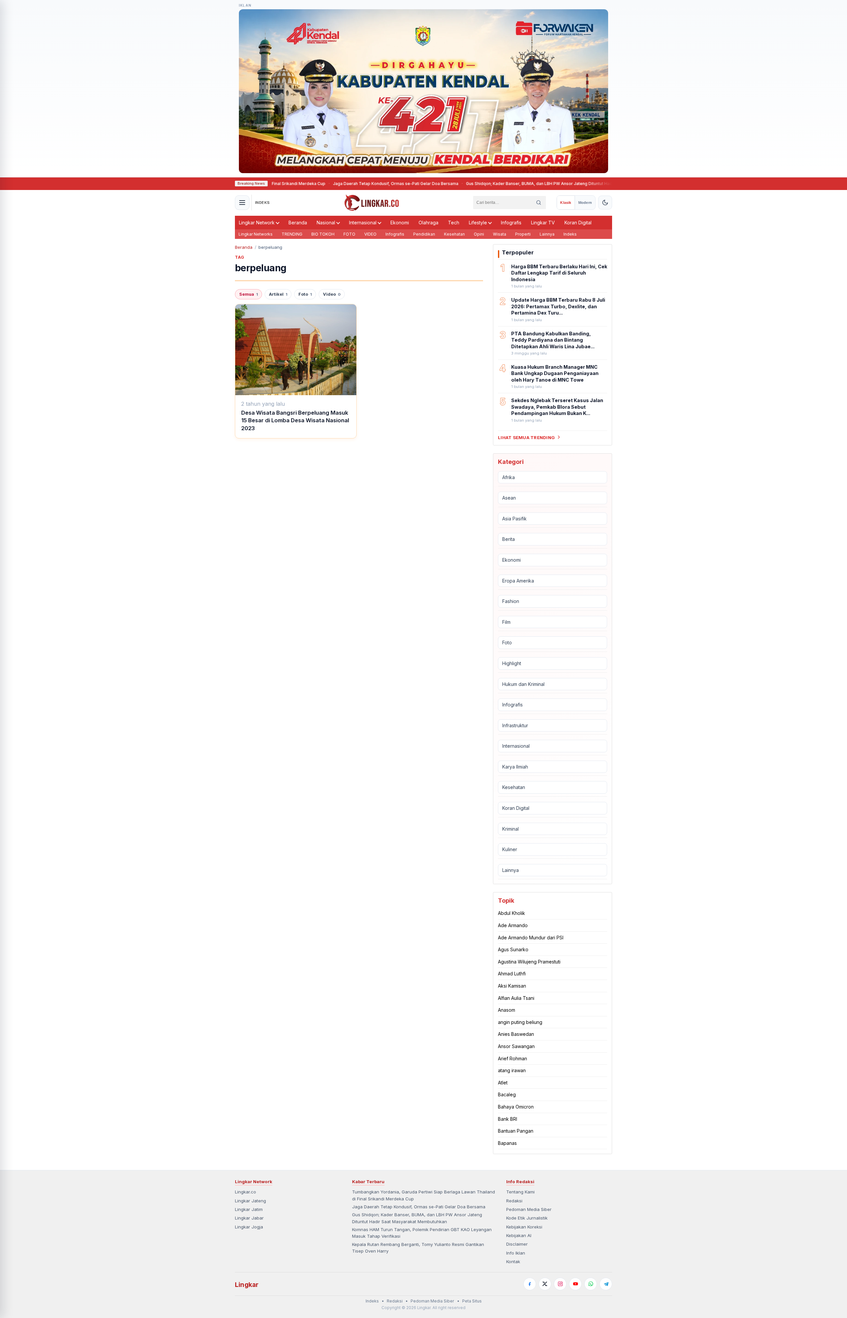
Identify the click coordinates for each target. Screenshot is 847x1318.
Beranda (298, 222)
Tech (453, 222)
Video (331, 294)
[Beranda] (371, 202)
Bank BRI (507, 1118)
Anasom (506, 1010)
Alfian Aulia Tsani (516, 998)
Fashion (510, 601)
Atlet (503, 1082)
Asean (509, 498)
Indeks (570, 234)
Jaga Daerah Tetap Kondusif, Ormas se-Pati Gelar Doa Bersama (350, 183)
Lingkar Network (257, 222)
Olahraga (428, 222)
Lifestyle (478, 222)
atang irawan (512, 1070)
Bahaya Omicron (516, 1107)
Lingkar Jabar (249, 1218)
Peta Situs (472, 1301)
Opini (479, 234)
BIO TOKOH (322, 234)
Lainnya (547, 234)
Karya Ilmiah (515, 767)
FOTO (349, 234)
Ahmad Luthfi (512, 973)
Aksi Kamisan (512, 986)
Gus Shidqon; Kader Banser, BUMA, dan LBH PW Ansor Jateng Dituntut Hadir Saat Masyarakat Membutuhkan (526, 183)
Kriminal (510, 829)
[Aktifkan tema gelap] (605, 202)
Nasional (326, 222)
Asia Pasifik (514, 518)
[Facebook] (529, 1284)
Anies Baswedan (516, 1034)
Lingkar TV (543, 222)
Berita (508, 539)
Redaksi (514, 1200)
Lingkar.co (245, 1191)
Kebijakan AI (518, 1235)
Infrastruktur (515, 725)
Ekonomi (399, 222)
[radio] (565, 202)
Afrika (508, 477)
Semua (248, 294)
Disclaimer (517, 1244)
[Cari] (538, 202)
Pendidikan (424, 234)
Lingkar (246, 1285)
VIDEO (370, 234)
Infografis (511, 222)
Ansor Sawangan (516, 1046)
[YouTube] (575, 1284)
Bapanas (507, 1143)
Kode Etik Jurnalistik (527, 1218)
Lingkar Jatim (249, 1209)
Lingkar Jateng (250, 1200)
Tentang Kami (520, 1191)
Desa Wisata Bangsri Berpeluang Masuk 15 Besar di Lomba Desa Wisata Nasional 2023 (295, 420)
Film (506, 622)
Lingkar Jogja (249, 1226)
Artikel (278, 294)
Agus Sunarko (513, 949)
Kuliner (509, 849)
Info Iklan (515, 1253)
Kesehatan (454, 234)
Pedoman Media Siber (529, 1209)
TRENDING (292, 234)
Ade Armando (513, 925)
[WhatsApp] (590, 1284)
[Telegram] (606, 1284)
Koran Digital (578, 222)
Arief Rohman (512, 1058)
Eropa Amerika (518, 580)
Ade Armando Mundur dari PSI (530, 937)
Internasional (363, 222)
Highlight (511, 663)
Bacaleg (507, 1094)
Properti (523, 234)
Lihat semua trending (526, 437)
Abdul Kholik (511, 913)
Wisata (499, 234)
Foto (305, 294)
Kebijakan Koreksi (524, 1226)
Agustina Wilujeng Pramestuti (529, 961)
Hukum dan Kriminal (523, 684)
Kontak (513, 1261)
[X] (545, 1284)
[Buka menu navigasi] (242, 202)
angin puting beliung (520, 1022)
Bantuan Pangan (515, 1131)
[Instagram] (560, 1284)
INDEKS (262, 202)
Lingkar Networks (256, 234)
